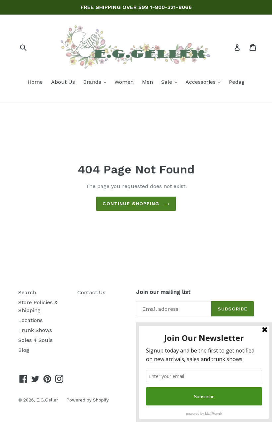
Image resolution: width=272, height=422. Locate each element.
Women (124, 82)
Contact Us (91, 292)
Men (147, 82)
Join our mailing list (163, 292)
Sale (170, 81)
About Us (63, 82)
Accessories (204, 81)
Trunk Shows (35, 330)
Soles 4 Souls (35, 340)
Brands (96, 81)
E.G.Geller (47, 400)
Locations (30, 320)
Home (35, 82)
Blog (23, 350)
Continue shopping (130, 203)
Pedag (236, 82)
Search (27, 292)
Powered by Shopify (87, 400)
